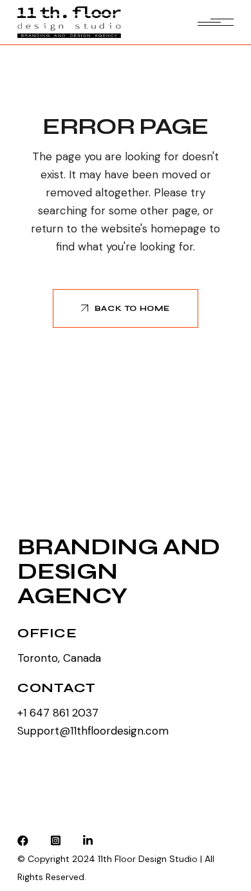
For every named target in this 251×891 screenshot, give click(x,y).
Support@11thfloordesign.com (93, 731)
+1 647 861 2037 (57, 713)
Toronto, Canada (59, 658)
